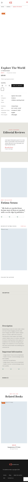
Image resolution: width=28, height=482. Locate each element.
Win (4, 478)
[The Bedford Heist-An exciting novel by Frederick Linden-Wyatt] (14, 2)
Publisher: (3, 106)
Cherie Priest (14, 106)
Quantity (3, 83)
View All (23, 226)
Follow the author (7, 277)
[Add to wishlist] (2, 89)
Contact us (10, 478)
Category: (3, 98)
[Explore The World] (14, 182)
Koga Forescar (14, 449)
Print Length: (4, 114)
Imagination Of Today (14, 447)
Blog (10, 475)
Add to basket (17, 85)
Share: (2, 102)
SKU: (2, 96)
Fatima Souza (6, 70)
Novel (22, 100)
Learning (18, 100)
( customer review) (11, 72)
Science (13, 98)
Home (4, 475)
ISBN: (2, 108)
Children (13, 100)
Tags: (2, 100)
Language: (3, 112)
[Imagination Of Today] (14, 422)
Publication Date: (5, 110)
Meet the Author (18, 475)
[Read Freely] (14, 249)
